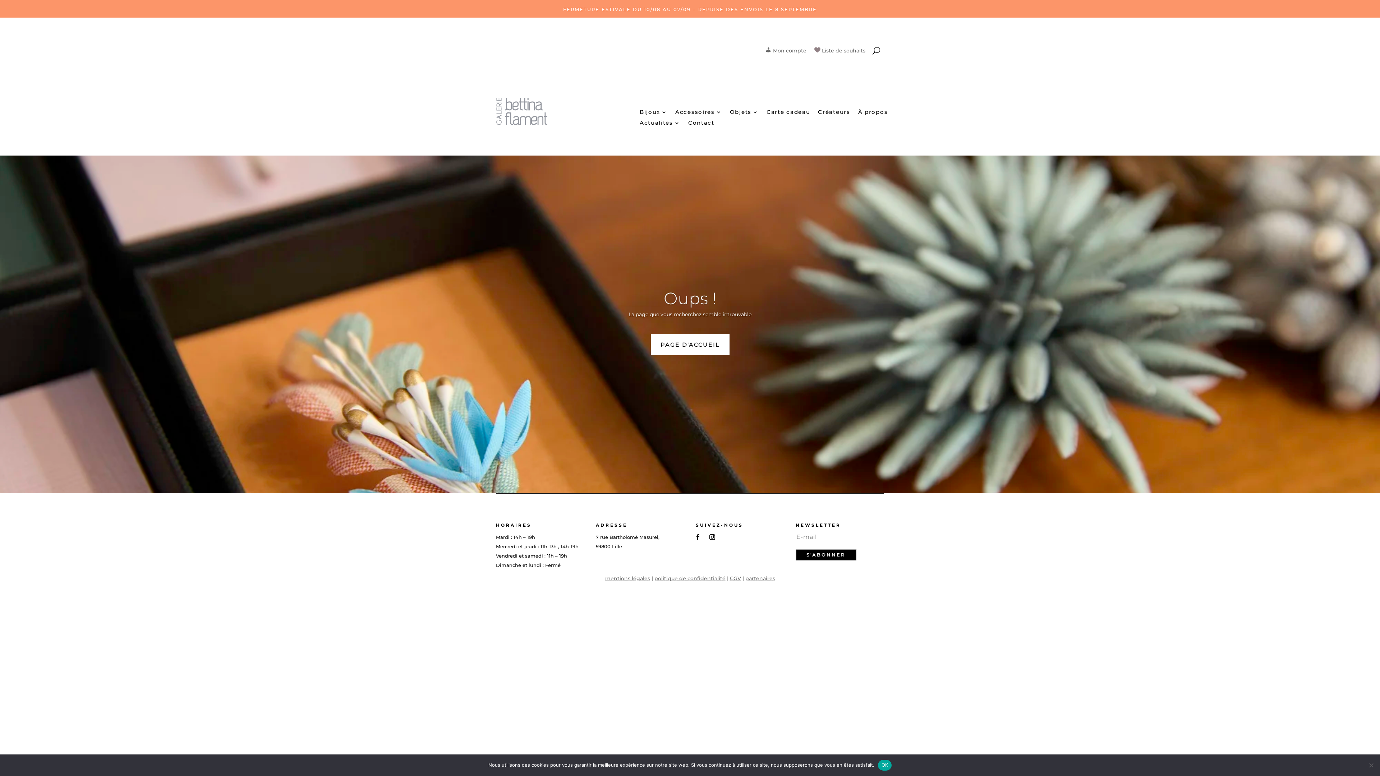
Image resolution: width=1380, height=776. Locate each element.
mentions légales (627, 578)
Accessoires (695, 112)
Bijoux (650, 112)
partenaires (760, 578)
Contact (701, 123)
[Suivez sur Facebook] (698, 537)
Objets (740, 112)
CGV (735, 578)
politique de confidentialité (690, 578)
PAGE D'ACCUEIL (690, 344)
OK (885, 765)
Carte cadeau (788, 112)
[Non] (1371, 765)
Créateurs (834, 112)
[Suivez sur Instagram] (712, 537)
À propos (873, 112)
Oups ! (690, 298)
